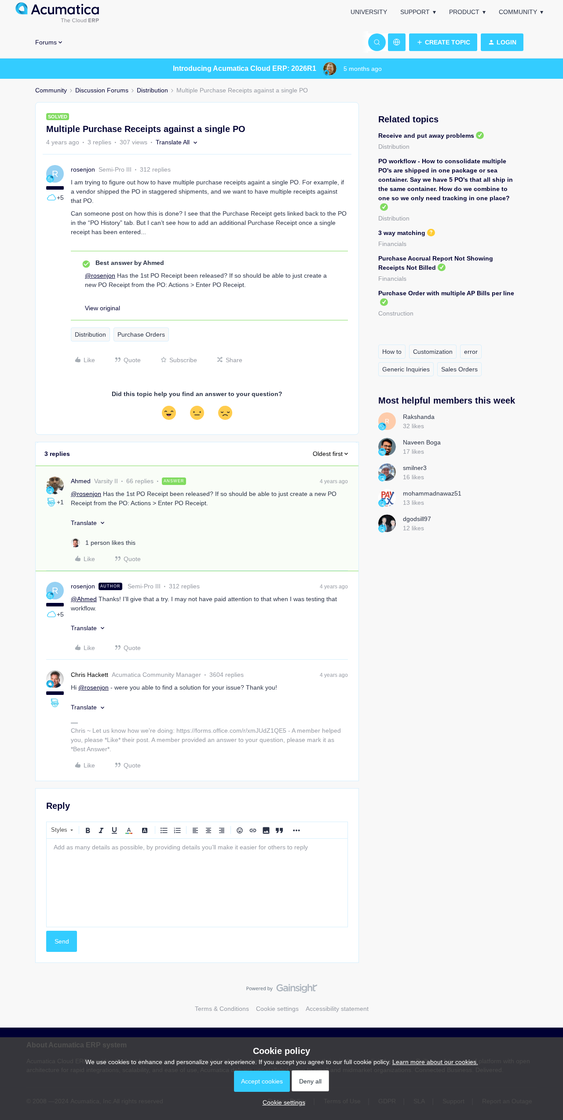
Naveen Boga (422, 442)
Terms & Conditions (222, 1008)
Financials (392, 243)
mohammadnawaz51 (432, 493)
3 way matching (401, 232)
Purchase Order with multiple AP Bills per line (446, 293)
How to (392, 351)
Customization (433, 351)
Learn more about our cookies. (435, 1061)
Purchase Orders (141, 334)
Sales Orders (459, 369)
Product (464, 11)
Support (415, 11)
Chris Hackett (89, 674)
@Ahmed (84, 598)
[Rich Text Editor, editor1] (197, 883)
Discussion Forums (101, 90)
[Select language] (397, 42)
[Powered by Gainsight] (281, 990)
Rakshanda (419, 416)
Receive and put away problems (426, 135)
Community (518, 11)
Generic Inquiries (406, 369)
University (369, 11)
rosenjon (83, 169)
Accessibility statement (337, 1008)
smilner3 (415, 467)
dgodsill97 (417, 518)
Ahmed (81, 481)
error (471, 351)
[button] (443, 42)
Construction (395, 313)
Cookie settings (277, 1008)
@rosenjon (100, 275)
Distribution (152, 90)
